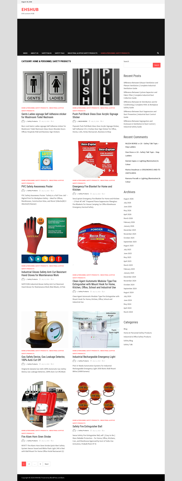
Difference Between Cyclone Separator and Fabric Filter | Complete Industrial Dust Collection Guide (140, 95)
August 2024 (128, 292)
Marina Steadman (132, 169)
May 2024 (127, 304)
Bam (62, 478)
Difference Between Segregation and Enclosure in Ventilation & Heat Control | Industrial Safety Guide (139, 124)
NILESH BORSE (82, 121)
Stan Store (129, 152)
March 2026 (128, 218)
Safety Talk (59, 53)
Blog (125, 329)
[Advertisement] (91, 34)
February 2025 (129, 269)
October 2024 (129, 284)
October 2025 (129, 238)
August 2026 (128, 199)
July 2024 (127, 296)
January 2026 (129, 226)
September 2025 (130, 241)
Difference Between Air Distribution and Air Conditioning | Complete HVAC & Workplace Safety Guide (141, 105)
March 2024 (128, 312)
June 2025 (128, 253)
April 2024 (127, 308)
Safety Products (32, 121)
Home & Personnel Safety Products (115, 53)
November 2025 (130, 234)
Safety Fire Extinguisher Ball (87, 426)
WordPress (54, 478)
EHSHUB (30, 9)
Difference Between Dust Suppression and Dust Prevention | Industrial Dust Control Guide (140, 114)
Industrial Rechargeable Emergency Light (94, 356)
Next (47, 464)
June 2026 (128, 206)
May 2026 (127, 210)
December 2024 (130, 277)
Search (126, 61)
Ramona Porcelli (131, 178)
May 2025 (127, 257)
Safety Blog (47, 53)
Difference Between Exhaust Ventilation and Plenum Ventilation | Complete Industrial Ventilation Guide (141, 85)
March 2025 (128, 265)
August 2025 (128, 245)
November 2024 (130, 280)
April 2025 (127, 261)
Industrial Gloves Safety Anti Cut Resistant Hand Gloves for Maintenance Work (43, 274)
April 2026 (127, 214)
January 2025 (129, 273)
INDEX (25, 53)
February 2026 (129, 222)
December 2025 (130, 230)
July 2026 (127, 202)
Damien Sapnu (130, 161)
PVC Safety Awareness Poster (37, 186)
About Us (34, 53)
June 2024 (128, 300)
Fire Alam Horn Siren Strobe (36, 436)
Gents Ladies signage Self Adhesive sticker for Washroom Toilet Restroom (43, 116)
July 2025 (127, 249)
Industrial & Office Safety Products (82, 53)
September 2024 (130, 288)
